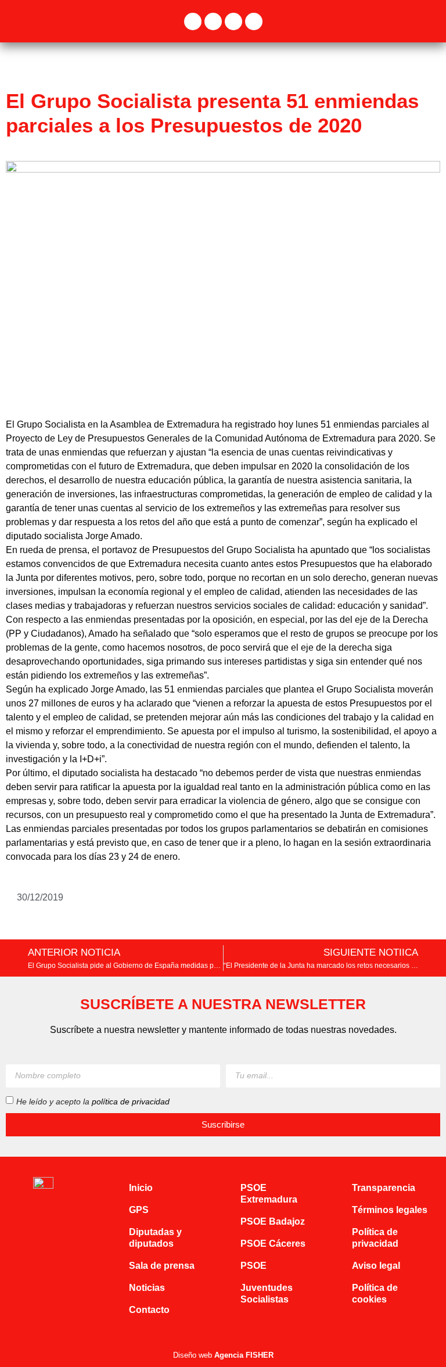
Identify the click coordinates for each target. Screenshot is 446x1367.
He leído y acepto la (93, 1101)
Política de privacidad (375, 1237)
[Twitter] (213, 21)
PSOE (253, 1266)
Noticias (147, 1288)
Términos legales (389, 1210)
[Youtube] (253, 21)
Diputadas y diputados (155, 1237)
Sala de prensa (162, 1266)
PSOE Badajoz (272, 1221)
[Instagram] (233, 21)
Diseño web (223, 1355)
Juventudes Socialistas (266, 1293)
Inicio (141, 1188)
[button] (432, 21)
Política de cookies (375, 1293)
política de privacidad (131, 1101)
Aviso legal (376, 1266)
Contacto (149, 1310)
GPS (139, 1210)
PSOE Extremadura (268, 1193)
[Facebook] (193, 21)
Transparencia (383, 1188)
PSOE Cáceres (272, 1243)
